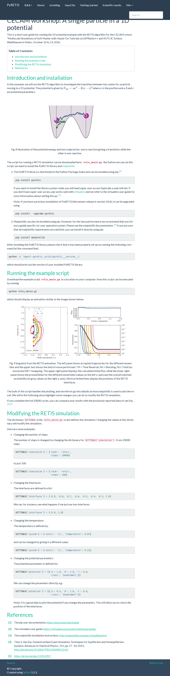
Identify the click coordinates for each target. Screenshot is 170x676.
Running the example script (30, 60)
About (40, 5)
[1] (120, 171)
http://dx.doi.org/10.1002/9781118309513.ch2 (41, 649)
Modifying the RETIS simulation (33, 64)
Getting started (89, 5)
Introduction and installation (31, 56)
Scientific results (112, 5)
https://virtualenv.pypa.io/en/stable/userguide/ (69, 628)
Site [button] (128, 5)
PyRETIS (13, 5)
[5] (11, 404)
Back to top (156, 662)
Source (11, 662)
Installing (54, 5)
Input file (70, 5)
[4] (8, 404)
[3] (115, 225)
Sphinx (27, 672)
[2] (59, 195)
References (21, 67)
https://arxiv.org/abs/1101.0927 (32, 656)
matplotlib (68, 166)
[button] (28, 5)
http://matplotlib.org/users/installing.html (83, 635)
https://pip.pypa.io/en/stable (63, 622)
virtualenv (79, 191)
